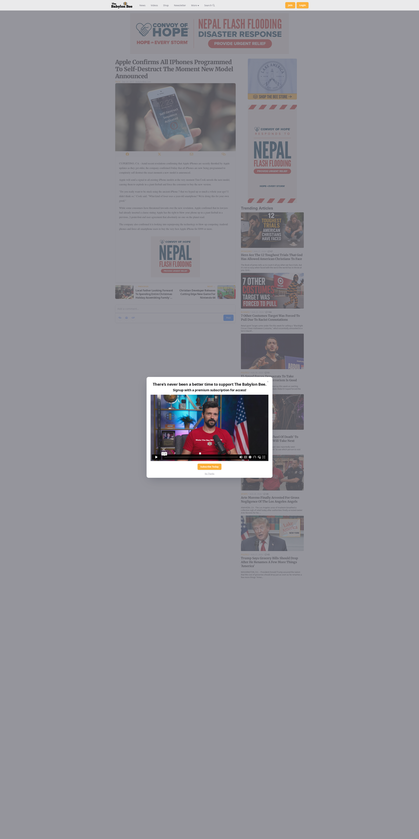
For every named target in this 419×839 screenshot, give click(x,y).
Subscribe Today (209, 466)
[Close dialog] (267, 381)
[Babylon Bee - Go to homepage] (122, 5)
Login (302, 5)
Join (290, 5)
